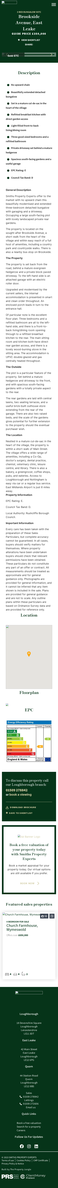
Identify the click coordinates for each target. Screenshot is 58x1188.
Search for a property (29, 1126)
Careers (21, 1130)
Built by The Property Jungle (16, 1169)
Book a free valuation (29, 1123)
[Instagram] (29, 1146)
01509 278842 (17, 790)
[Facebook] (22, 1146)
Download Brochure (22, 807)
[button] (51, 54)
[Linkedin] (36, 1146)
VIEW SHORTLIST (30, 40)
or (19, 794)
